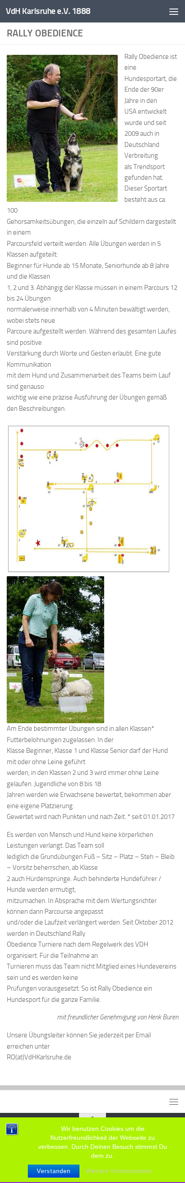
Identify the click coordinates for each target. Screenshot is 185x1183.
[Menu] (174, 11)
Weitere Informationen (119, 1171)
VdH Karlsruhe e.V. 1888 (48, 11)
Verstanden (53, 1171)
